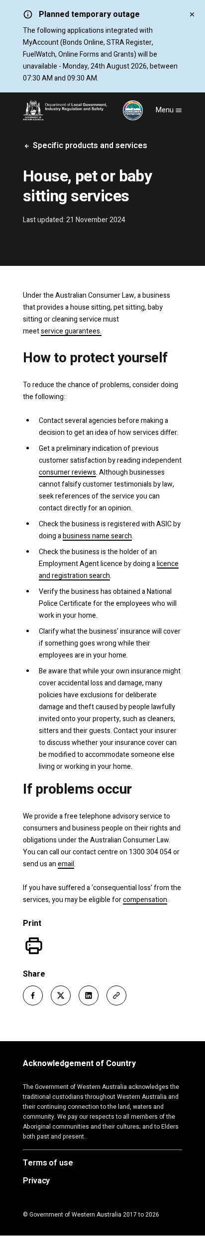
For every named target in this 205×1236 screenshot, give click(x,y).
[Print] (34, 946)
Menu (165, 110)
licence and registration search (109, 570)
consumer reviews (67, 472)
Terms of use (48, 1163)
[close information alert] (192, 14)
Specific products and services (89, 146)
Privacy (36, 1181)
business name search (97, 536)
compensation (145, 900)
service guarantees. (71, 331)
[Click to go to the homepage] (83, 110)
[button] (33, 995)
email (66, 864)
